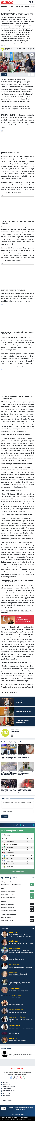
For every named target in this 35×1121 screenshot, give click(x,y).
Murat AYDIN (13, 932)
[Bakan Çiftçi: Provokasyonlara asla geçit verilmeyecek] (26, 749)
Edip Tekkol (13, 980)
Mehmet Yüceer (14, 965)
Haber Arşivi (6, 1095)
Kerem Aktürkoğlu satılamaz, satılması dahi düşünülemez (20, 1055)
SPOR (33, 6)
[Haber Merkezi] (5, 732)
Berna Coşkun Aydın (15, 1002)
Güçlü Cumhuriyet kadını (16, 1004)
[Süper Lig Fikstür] (33, 878)
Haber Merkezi (15, 731)
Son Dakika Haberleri (8, 1093)
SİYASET (11, 6)
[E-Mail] (12, 735)
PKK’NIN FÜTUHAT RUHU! (16, 959)
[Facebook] (11, 1077)
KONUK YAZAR (13, 1052)
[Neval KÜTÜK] (4, 1039)
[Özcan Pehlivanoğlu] (4, 958)
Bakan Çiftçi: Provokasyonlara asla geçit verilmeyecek (24, 756)
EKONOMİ (19, 6)
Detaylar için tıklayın (17, 871)
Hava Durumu (6, 1084)
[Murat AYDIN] (4, 934)
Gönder (5, 816)
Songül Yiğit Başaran (16, 1010)
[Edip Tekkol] (4, 982)
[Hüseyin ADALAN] (4, 950)
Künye (4, 1100)
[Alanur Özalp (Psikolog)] (4, 1019)
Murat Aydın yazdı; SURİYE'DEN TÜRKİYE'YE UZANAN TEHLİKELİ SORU (20, 935)
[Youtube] (20, 1077)
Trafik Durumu (7, 1088)
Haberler (3, 11)
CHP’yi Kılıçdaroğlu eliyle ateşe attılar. (20, 967)
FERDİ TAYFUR (16, 997)
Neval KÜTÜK (13, 1038)
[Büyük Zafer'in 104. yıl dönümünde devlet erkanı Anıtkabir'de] (9, 783)
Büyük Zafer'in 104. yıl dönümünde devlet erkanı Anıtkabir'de (8, 791)
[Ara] (30, 2)
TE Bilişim (21, 1114)
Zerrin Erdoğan (14, 988)
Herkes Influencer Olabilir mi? (18, 1012)
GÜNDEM (4, 6)
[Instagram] (17, 1077)
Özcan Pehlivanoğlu (16, 957)
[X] (14, 1077)
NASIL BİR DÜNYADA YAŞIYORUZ (18, 991)
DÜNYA (27, 6)
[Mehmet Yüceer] (4, 966)
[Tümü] (33, 928)
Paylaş (5, 74)
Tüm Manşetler (7, 1092)
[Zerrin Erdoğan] (4, 990)
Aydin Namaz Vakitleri (9, 1086)
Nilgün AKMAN (13, 941)
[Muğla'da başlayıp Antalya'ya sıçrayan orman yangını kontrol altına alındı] (9, 766)
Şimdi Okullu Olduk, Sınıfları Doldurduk (21, 1028)
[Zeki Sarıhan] (4, 974)
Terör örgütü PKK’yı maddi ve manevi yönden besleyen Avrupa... (20, 983)
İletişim (10, 1100)
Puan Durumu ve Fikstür (9, 1090)
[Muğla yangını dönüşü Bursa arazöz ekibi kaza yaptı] (26, 783)
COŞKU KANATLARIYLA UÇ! (17, 1040)
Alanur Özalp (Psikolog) (17, 1017)
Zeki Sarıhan (13, 972)
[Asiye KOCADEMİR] (4, 1027)
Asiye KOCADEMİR (14, 1026)
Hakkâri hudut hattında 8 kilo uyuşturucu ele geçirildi (25, 773)
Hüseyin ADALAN (14, 948)
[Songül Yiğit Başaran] (4, 1011)
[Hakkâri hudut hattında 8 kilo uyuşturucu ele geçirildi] (26, 766)
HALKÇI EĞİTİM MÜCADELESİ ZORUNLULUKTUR (18, 975)
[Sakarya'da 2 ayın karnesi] (17, 62)
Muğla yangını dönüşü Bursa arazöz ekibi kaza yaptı (25, 791)
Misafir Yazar (16, 995)
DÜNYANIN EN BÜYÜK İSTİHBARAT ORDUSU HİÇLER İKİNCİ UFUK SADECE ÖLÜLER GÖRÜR (20, 951)
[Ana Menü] (32, 2)
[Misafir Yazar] (5, 995)
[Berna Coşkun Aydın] (4, 1003)
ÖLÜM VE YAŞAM (14, 1033)
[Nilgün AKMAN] (4, 942)
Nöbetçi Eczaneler (8, 1082)
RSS (4, 1108)
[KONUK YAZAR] (4, 1054)
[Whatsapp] (23, 1077)
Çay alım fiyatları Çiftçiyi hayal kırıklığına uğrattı (21, 1020)
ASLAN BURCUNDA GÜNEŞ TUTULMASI (21, 943)
